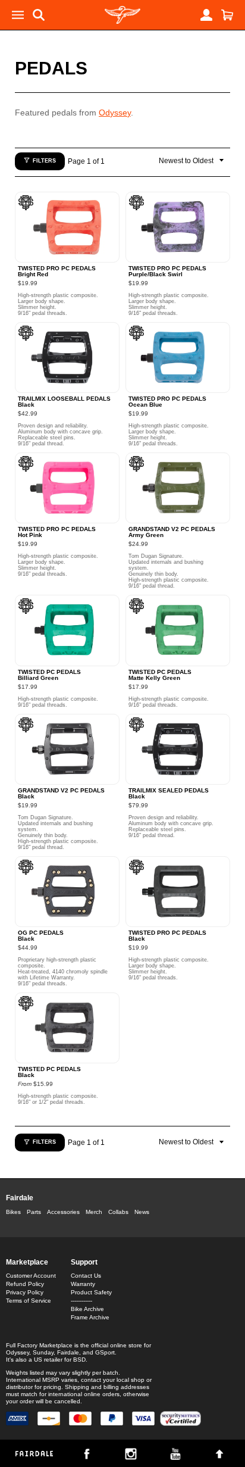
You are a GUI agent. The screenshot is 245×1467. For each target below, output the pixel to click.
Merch (94, 1212)
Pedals (51, 68)
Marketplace (27, 1262)
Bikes (13, 1212)
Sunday (43, 1352)
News (141, 1212)
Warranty (83, 1284)
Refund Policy (25, 1284)
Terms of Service (28, 1300)
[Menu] (18, 15)
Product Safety (91, 1292)
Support (84, 1262)
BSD (79, 1359)
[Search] (39, 15)
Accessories (63, 1212)
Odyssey (115, 112)
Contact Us (86, 1275)
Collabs (118, 1212)
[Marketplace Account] (206, 15)
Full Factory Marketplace (39, 1345)
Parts (34, 1212)
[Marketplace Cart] (227, 15)
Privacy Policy (24, 1292)
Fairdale (19, 1198)
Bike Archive (87, 1309)
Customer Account (31, 1275)
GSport (105, 1352)
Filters (44, 161)
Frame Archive (90, 1317)
